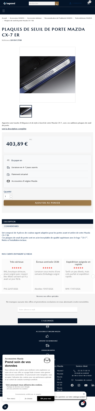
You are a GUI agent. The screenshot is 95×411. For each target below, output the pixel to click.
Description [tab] (9, 221)
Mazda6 (60, 374)
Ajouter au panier (47, 202)
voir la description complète (14, 129)
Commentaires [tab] (11, 226)
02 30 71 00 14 (84, 371)
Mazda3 (60, 371)
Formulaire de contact (83, 380)
